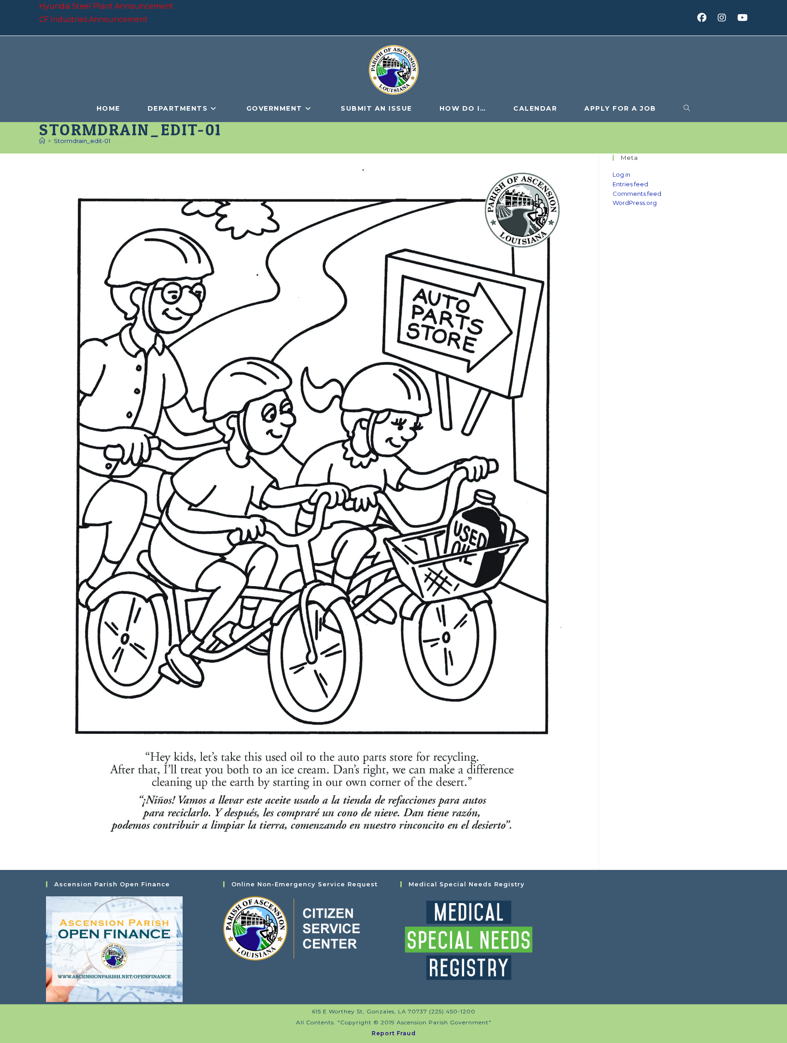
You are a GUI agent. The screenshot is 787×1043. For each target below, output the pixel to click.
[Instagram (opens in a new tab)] (725, 17)
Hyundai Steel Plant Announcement (106, 6)
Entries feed (630, 184)
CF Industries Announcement (93, 19)
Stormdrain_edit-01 (82, 140)
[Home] (42, 140)
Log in (621, 174)
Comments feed (637, 193)
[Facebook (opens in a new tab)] (705, 17)
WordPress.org (635, 202)
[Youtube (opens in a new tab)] (741, 17)
